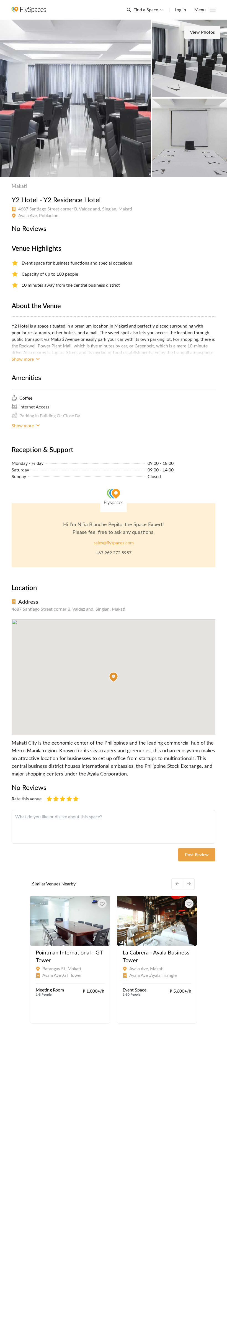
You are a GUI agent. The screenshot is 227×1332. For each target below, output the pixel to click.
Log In (180, 10)
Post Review (197, 855)
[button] (113, 677)
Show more (23, 359)
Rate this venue (27, 799)
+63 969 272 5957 (113, 553)
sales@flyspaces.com (114, 543)
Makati (19, 186)
